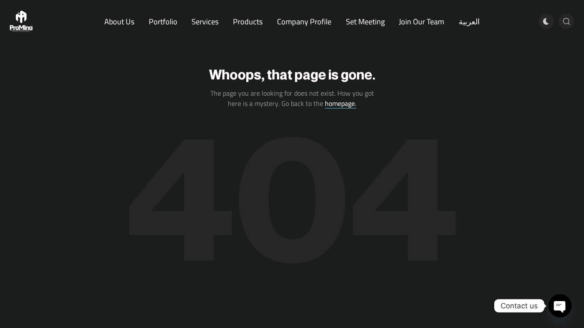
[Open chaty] (560, 305)
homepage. (340, 103)
